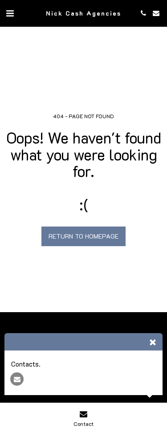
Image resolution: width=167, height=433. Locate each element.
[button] (9, 13)
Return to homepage (83, 236)
